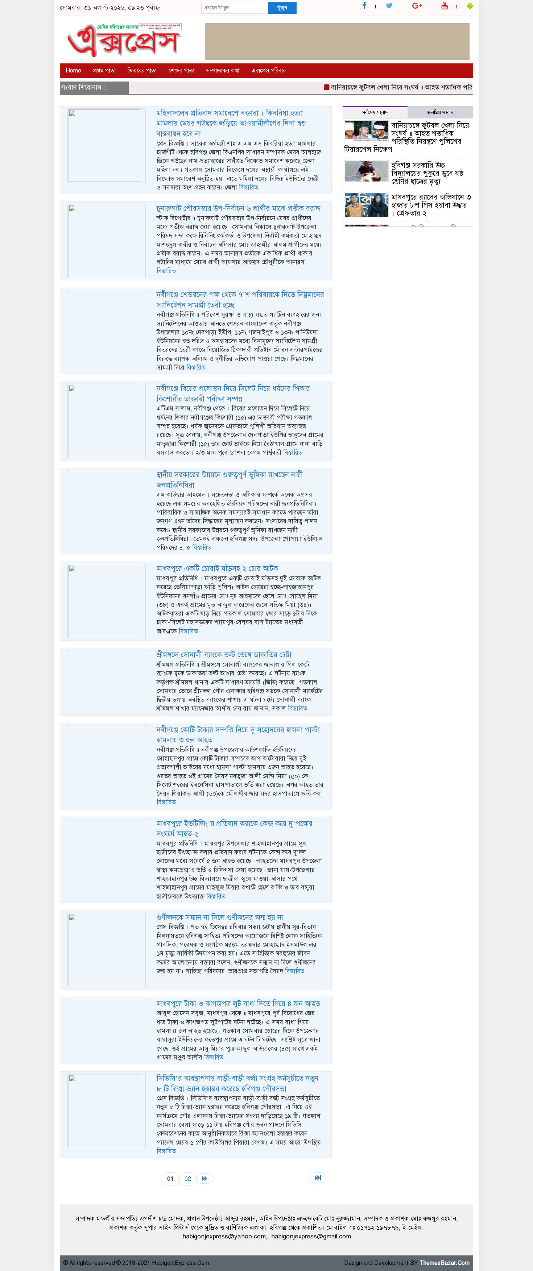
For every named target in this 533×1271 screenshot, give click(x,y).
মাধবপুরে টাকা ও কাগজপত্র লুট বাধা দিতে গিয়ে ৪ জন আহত (238, 1003)
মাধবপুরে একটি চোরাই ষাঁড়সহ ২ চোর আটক (217, 568)
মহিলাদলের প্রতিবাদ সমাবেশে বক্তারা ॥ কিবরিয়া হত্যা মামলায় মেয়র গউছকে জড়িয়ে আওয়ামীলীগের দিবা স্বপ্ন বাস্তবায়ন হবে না (231, 123)
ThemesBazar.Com (445, 1263)
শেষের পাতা (181, 70)
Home (73, 70)
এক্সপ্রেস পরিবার (268, 70)
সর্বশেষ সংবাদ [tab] (375, 112)
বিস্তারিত (248, 187)
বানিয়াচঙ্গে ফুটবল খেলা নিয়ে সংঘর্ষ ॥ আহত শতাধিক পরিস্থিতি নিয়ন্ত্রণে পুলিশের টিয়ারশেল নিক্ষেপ (406, 137)
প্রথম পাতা (104, 70)
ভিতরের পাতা (142, 70)
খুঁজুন (282, 7)
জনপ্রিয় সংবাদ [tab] (440, 112)
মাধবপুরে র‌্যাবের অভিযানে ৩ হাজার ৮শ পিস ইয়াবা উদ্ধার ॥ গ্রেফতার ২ (431, 205)
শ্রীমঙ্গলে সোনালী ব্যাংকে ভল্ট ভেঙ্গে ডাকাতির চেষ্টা (224, 654)
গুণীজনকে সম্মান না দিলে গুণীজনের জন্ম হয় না (220, 917)
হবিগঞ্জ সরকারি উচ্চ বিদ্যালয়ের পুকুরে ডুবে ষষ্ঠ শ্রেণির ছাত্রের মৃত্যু (428, 173)
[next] (205, 1178)
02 (188, 1179)
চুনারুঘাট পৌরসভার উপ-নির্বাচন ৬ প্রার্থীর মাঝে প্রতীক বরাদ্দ (239, 208)
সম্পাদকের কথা (222, 70)
